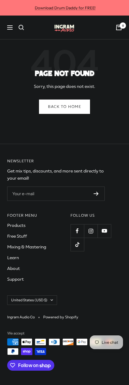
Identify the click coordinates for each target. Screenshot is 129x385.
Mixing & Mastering (26, 247)
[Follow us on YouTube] (104, 231)
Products (16, 225)
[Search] (21, 27)
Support (15, 279)
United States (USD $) (29, 300)
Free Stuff (17, 236)
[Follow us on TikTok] (77, 244)
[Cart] (119, 27)
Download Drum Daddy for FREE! (65, 7)
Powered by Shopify (60, 317)
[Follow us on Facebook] (77, 231)
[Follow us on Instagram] (91, 231)
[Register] (96, 194)
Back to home (64, 107)
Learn (13, 257)
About (13, 268)
